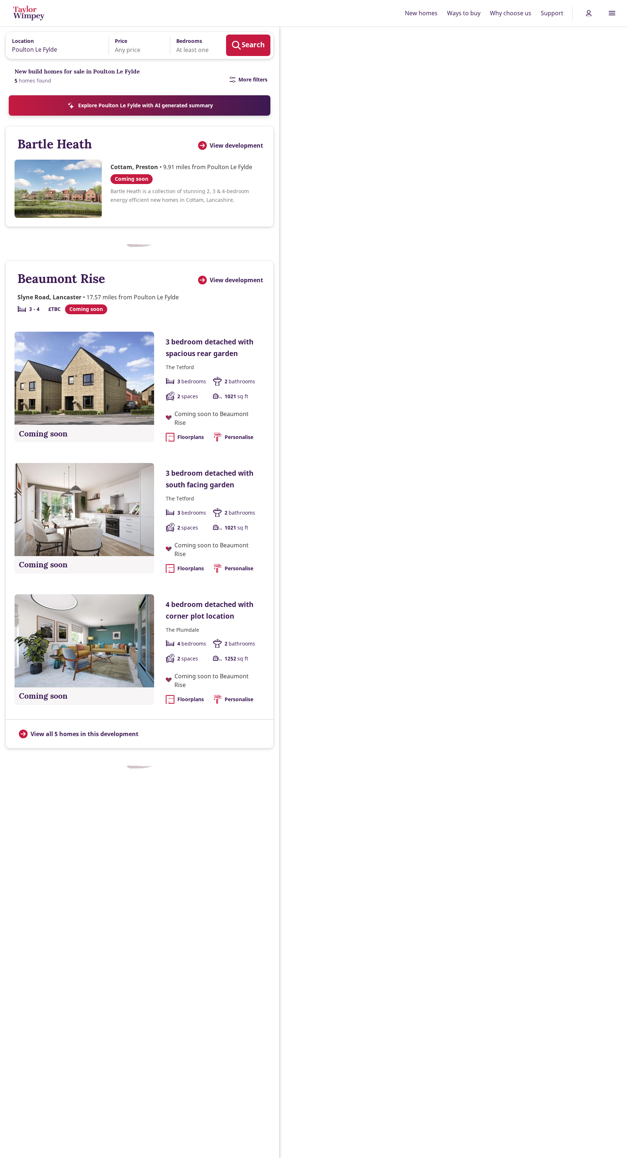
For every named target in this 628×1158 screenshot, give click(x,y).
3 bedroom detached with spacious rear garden (209, 347)
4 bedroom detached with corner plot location (209, 610)
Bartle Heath (54, 144)
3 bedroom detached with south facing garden (209, 478)
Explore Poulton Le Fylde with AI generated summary (145, 105)
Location (23, 40)
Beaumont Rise (61, 278)
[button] (134, 45)
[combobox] (54, 45)
